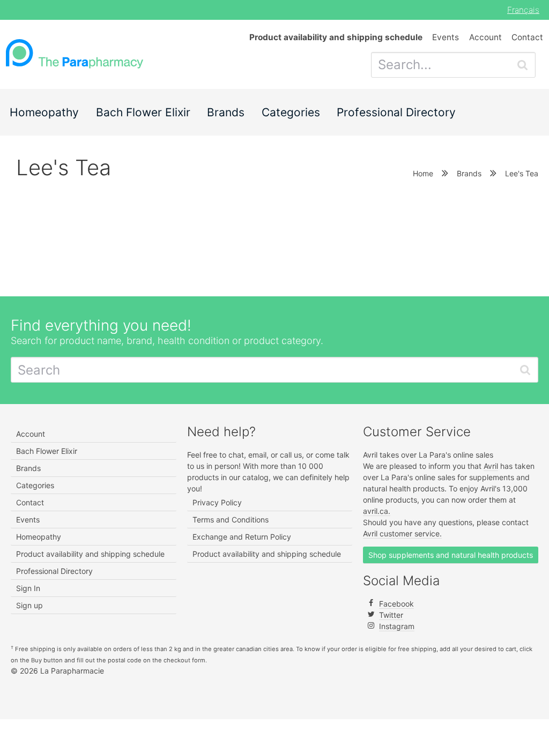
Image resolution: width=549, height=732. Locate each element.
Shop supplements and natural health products (450, 554)
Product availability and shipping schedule (90, 553)
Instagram (396, 626)
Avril (491, 465)
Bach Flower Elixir (143, 112)
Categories (291, 112)
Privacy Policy (217, 502)
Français (523, 10)
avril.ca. (376, 511)
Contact (527, 37)
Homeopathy (44, 112)
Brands (225, 112)
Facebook (396, 603)
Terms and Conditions (230, 519)
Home (423, 173)
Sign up (29, 605)
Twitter (391, 614)
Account (485, 37)
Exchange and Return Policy (241, 536)
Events (445, 37)
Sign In (28, 588)
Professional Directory (396, 112)
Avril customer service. (402, 533)
